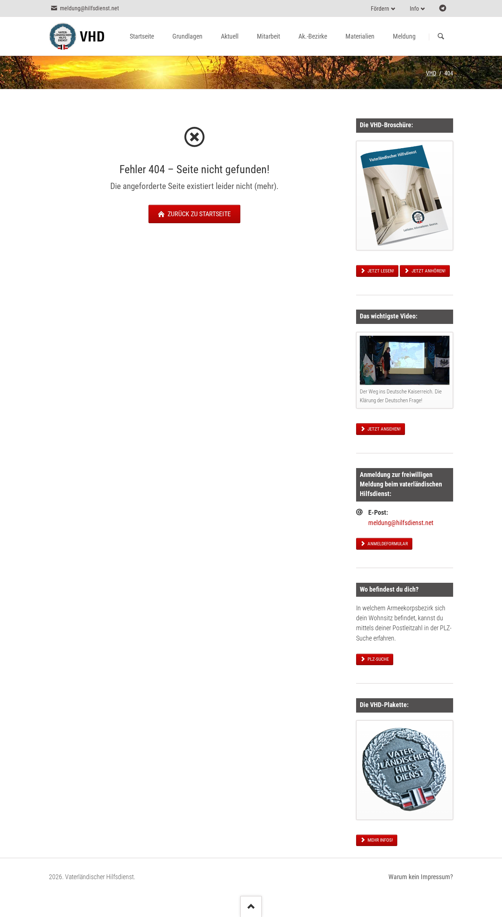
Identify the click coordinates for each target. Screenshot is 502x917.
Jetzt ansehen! (383, 429)
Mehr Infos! (379, 840)
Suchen (441, 37)
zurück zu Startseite (198, 214)
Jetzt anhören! (427, 271)
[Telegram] (442, 8)
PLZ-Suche (377, 659)
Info (414, 8)
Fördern (380, 8)
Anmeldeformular (387, 543)
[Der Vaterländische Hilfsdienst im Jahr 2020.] (404, 195)
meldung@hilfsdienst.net (400, 523)
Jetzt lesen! (380, 271)
